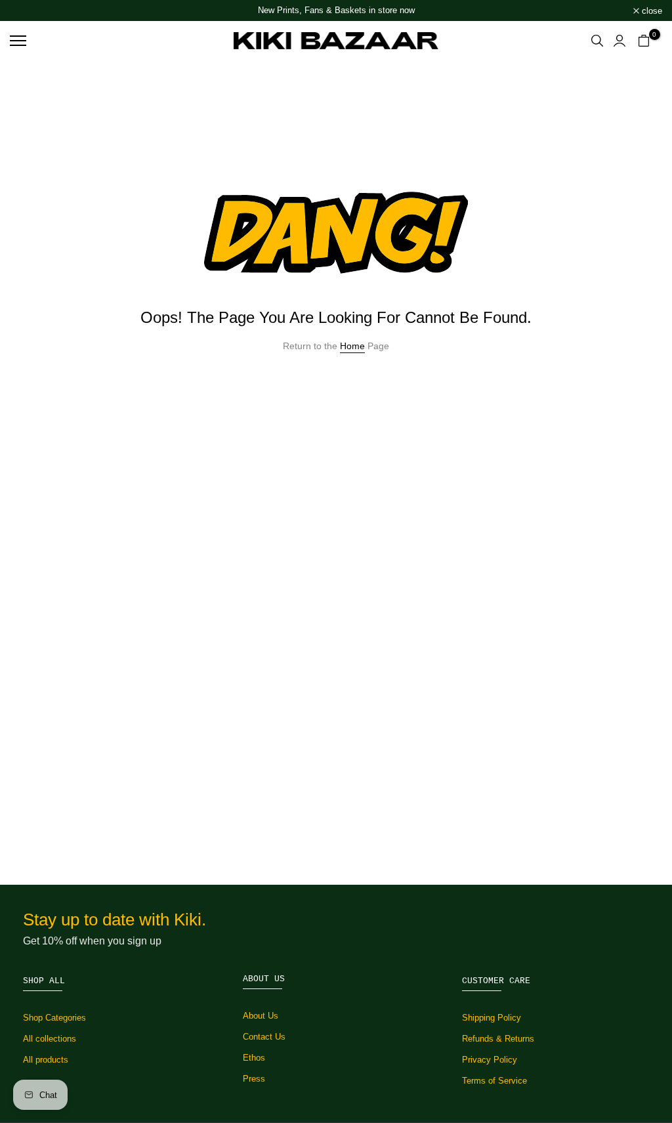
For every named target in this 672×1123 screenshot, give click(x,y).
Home (352, 346)
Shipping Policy (491, 1018)
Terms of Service (494, 1081)
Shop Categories (54, 1018)
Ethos (254, 1058)
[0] (644, 41)
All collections (49, 1039)
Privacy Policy (489, 1060)
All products (45, 1060)
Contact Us (264, 1037)
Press (254, 1079)
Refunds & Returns (498, 1039)
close (27, 11)
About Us (260, 1016)
